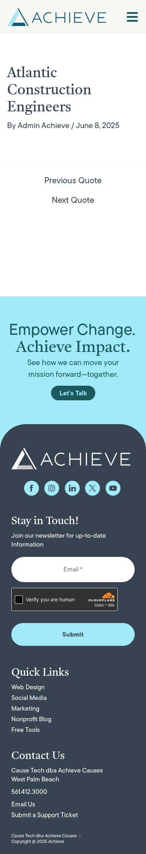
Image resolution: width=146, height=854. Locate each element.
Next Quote (73, 200)
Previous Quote (73, 180)
